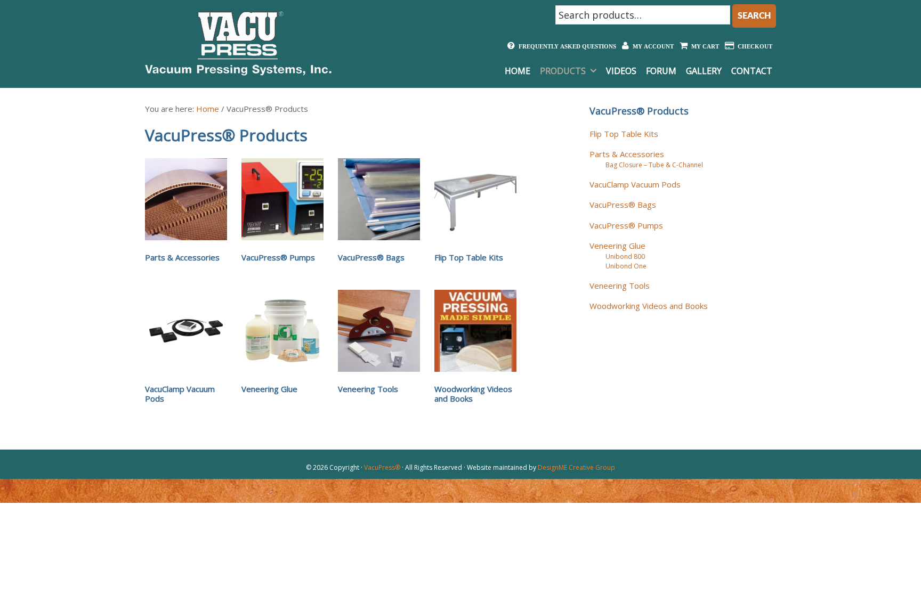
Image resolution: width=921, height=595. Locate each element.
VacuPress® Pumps (626, 225)
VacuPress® (382, 467)
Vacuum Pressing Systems (238, 43)
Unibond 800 (625, 256)
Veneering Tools (619, 285)
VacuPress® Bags (622, 204)
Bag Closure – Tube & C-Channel (654, 164)
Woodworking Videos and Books (648, 305)
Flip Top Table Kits (623, 133)
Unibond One (626, 266)
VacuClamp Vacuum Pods (635, 184)
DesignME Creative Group (576, 467)
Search (754, 16)
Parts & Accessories (626, 154)
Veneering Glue (617, 245)
